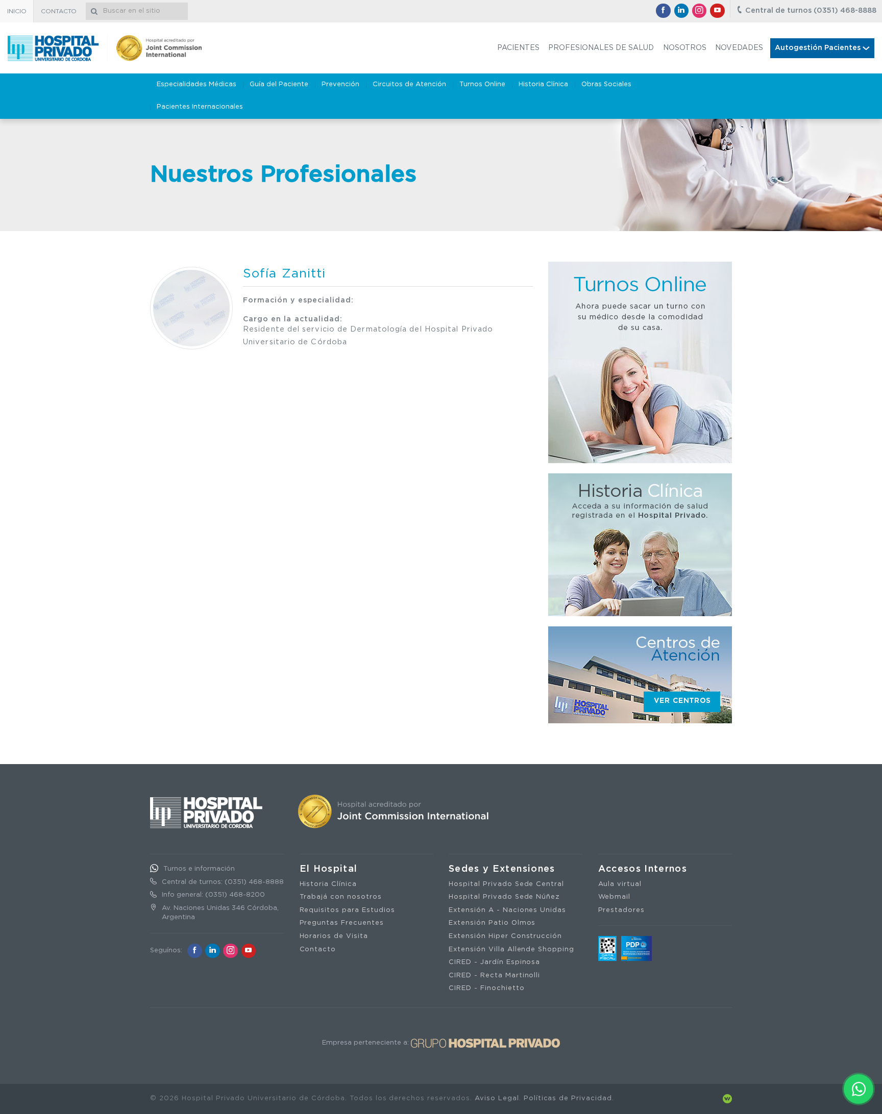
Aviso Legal (497, 1098)
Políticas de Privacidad (568, 1098)
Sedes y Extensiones (502, 869)
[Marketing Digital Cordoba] (727, 1098)
